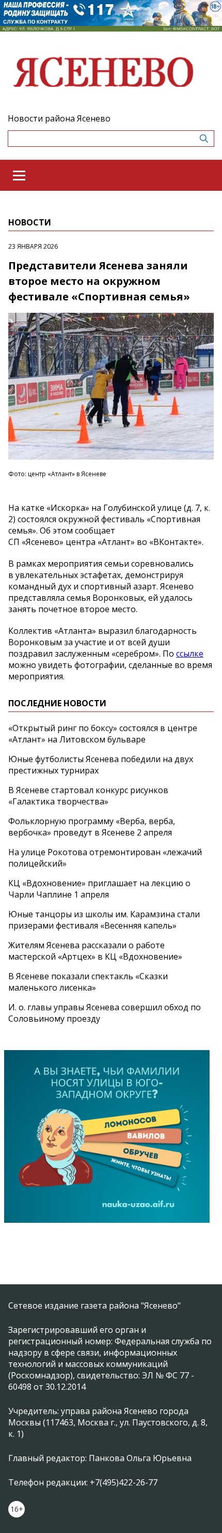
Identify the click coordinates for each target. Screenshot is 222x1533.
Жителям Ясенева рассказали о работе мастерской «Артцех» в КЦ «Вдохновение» (95, 950)
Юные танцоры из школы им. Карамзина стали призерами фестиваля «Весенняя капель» (104, 919)
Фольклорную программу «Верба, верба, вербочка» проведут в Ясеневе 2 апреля (91, 826)
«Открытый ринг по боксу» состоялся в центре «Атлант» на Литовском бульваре (102, 733)
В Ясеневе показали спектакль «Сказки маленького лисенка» (88, 981)
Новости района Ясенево (59, 118)
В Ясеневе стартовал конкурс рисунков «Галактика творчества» (88, 795)
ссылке (189, 653)
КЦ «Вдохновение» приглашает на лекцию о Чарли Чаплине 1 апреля (99, 888)
